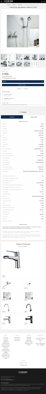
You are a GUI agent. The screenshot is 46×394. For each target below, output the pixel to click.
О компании (28, 337)
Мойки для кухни (5, 346)
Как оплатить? (17, 337)
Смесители (6, 337)
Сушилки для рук (5, 349)
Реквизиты (29, 338)
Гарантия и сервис (29, 341)
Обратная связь (23, 365)
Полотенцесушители (6, 350)
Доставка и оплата (29, 343)
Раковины (6, 347)
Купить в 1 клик (22, 85)
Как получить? (17, 338)
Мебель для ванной (6, 344)
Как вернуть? (17, 340)
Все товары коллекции (22, 246)
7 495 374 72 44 (23, 362)
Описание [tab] (12, 117)
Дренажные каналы (6, 355)
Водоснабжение (5, 353)
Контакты (29, 344)
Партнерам (28, 340)
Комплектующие (5, 343)
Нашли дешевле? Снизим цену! (10, 78)
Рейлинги (6, 352)
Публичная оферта (5, 382)
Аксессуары (5, 338)
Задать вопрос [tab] (34, 117)
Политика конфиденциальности (7, 379)
